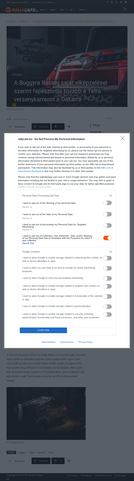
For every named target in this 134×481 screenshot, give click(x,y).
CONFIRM (43, 330)
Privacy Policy (85, 342)
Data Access (67, 342)
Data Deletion (49, 342)
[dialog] (67, 240)
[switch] (107, 203)
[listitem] (67, 195)
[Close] (123, 139)
